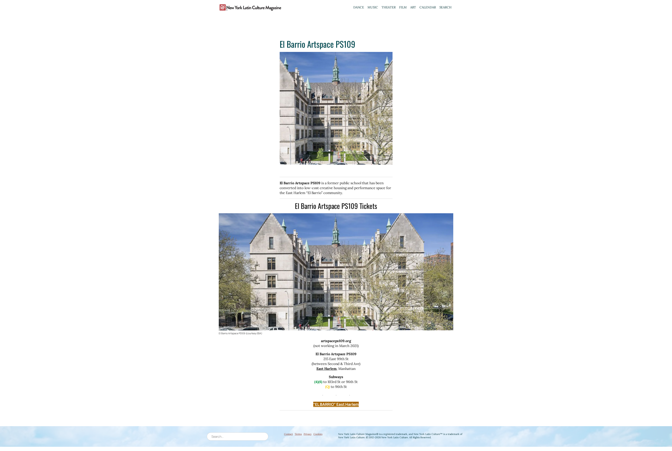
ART (413, 7)
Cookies (317, 434)
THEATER (389, 7)
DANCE (358, 7)
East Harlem (326, 368)
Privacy (308, 434)
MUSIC (373, 7)
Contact (288, 434)
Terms (298, 434)
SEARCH (445, 7)
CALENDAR (427, 7)
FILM (403, 7)
